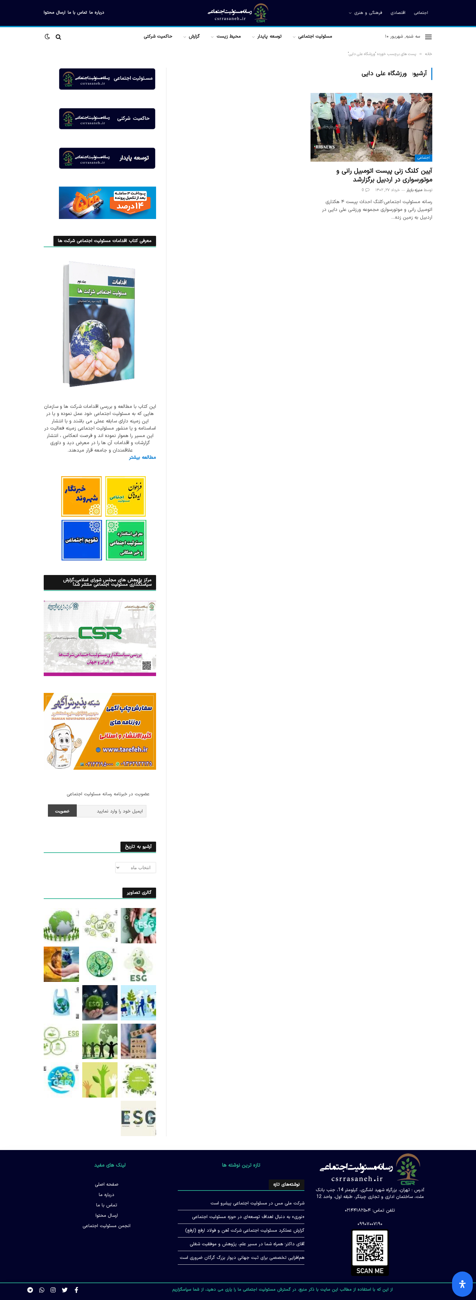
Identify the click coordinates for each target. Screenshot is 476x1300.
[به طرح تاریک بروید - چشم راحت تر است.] (47, 37)
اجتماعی (421, 13)
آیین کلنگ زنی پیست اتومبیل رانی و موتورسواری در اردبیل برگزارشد (384, 175)
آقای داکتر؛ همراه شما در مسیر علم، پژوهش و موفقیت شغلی (247, 1244)
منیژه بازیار (414, 190)
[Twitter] (64, 1290)
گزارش (194, 36)
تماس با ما (77, 12)
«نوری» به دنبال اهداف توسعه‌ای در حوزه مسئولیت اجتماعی (248, 1217)
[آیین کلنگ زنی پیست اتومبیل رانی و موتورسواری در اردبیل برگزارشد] (371, 127)
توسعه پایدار (269, 36)
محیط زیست (229, 36)
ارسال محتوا (54, 12)
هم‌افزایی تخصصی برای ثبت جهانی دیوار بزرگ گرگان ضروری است (242, 1257)
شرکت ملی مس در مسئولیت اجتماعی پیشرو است (257, 1203)
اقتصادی (398, 13)
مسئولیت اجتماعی (315, 36)
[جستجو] (58, 36)
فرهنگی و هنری (368, 13)
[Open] (462, 1284)
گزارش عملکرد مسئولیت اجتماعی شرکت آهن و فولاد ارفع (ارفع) (244, 1230)
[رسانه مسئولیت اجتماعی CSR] (238, 13)
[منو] (428, 36)
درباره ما (96, 12)
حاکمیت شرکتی (158, 36)
